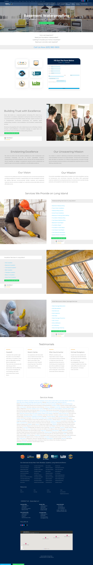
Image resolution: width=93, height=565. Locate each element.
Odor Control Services (59, 469)
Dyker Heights (71, 408)
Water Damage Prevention (58, 318)
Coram (37, 408)
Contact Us (32, 1)
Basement (46, 4)
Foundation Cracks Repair (58, 227)
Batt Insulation (8, 270)
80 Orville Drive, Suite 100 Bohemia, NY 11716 (26, 509)
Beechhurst (48, 402)
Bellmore (64, 402)
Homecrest (65, 416)
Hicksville (49, 416)
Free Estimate (7, 1)
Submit (64, 88)
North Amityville (35, 418)
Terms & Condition (44, 556)
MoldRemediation (68, 4)
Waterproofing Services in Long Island (63, 200)
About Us (11, 1)
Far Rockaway (56, 411)
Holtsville (61, 416)
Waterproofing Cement (57, 210)
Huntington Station (43, 418)
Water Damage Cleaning (58, 327)
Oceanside (25, 427)
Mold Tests (54, 315)
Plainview (28, 429)
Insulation (62, 4)
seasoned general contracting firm (26, 115)
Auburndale (61, 400)
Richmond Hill (55, 430)
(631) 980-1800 (84, 3)
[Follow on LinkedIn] (84, 0)
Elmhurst (39, 411)
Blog (29, 1)
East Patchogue (45, 411)
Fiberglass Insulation (10, 272)
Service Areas (46, 397)
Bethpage (29, 403)
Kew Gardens (63, 419)
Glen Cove (66, 413)
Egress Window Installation (58, 234)
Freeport (43, 413)
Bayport (27, 402)
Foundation (51, 4)
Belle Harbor (54, 402)
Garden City (61, 413)
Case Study (49, 491)
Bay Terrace (22, 402)
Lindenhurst (57, 421)
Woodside (24, 441)
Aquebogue (41, 400)
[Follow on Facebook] (81, 0)
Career (44, 1)
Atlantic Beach (55, 400)
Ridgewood (64, 430)
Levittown (52, 421)
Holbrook (53, 416)
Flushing (27, 413)
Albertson (26, 400)
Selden (64, 433)
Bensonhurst (23, 403)
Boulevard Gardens (52, 403)
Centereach (47, 407)
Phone (50, 68)
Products (40, 1)
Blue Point (33, 403)
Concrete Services (49, 482)
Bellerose (60, 402)
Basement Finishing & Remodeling (60, 215)
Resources (36, 1)
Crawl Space (57, 4)
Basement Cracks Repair (24, 471)
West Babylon (50, 438)
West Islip (64, 438)
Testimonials (16, 1)
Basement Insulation (10, 265)
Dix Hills (55, 408)
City (49, 75)
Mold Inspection (56, 313)
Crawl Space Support (37, 478)
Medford (30, 424)
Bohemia (39, 403)
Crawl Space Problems (38, 480)
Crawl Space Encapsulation (58, 232)
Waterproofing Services (59, 480)
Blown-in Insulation (10, 274)
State (65, 75)
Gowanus (62, 427)
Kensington (49, 419)
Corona (41, 408)
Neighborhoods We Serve (64, 493)
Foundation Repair (56, 225)
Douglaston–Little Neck (62, 408)
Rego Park (43, 430)
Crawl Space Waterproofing (58, 220)
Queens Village (69, 429)
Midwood (55, 424)
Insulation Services (10, 257)
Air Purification (55, 325)
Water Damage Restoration (58, 306)
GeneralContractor (78, 4)
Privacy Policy (50, 556)
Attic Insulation (8, 262)
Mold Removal (55, 310)
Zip (49, 78)
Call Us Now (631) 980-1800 (47, 23)
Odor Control (55, 320)
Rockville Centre (48, 432)
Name (50, 66)
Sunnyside (46, 436)
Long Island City (23, 422)
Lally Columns (36, 473)
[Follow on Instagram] (83, 0)
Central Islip (57, 407)
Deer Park (50, 408)
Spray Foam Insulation (10, 277)
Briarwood (70, 403)
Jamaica (22, 419)
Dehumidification (56, 323)
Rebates (19, 1)
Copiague (33, 408)
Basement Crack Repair (57, 222)
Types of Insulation (49, 478)
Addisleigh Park (20, 400)
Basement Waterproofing (46, 15)
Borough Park (44, 403)
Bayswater (39, 402)
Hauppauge (34, 416)
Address (50, 73)
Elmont (50, 411)
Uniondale (68, 436)
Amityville (37, 400)
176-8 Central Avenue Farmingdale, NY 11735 (44, 517)
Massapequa (53, 422)
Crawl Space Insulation (10, 267)
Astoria (50, 400)
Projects (26, 1)
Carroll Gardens (23, 407)
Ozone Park (52, 427)
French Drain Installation (58, 208)
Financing (23, 1)
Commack (28, 408)
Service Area (22, 482)
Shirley (28, 435)
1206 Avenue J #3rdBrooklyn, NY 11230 (44, 509)
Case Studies (40, 4)
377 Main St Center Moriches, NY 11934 (26, 517)
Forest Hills (31, 413)
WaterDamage (73, 4)
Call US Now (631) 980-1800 (11, 133)
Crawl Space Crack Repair (58, 230)
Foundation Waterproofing (58, 217)
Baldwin (70, 400)
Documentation (63, 491)
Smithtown (37, 435)
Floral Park (22, 413)
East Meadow (43, 410)
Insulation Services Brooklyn (39, 482)
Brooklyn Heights (56, 405)
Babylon (66, 400)
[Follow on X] (86, 0)
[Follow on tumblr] (87, 0)
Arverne (46, 400)
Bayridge (31, 402)
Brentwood (64, 403)
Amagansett (31, 400)
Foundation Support (37, 471)
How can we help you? (53, 81)
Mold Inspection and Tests (59, 467)
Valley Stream (23, 438)
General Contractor (49, 480)
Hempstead (39, 416)
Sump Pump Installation (58, 213)
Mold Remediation (56, 308)
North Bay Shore (27, 416)
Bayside (35, 402)
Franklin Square (37, 413)
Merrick (37, 424)
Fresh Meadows (49, 413)
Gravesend (35, 414)
